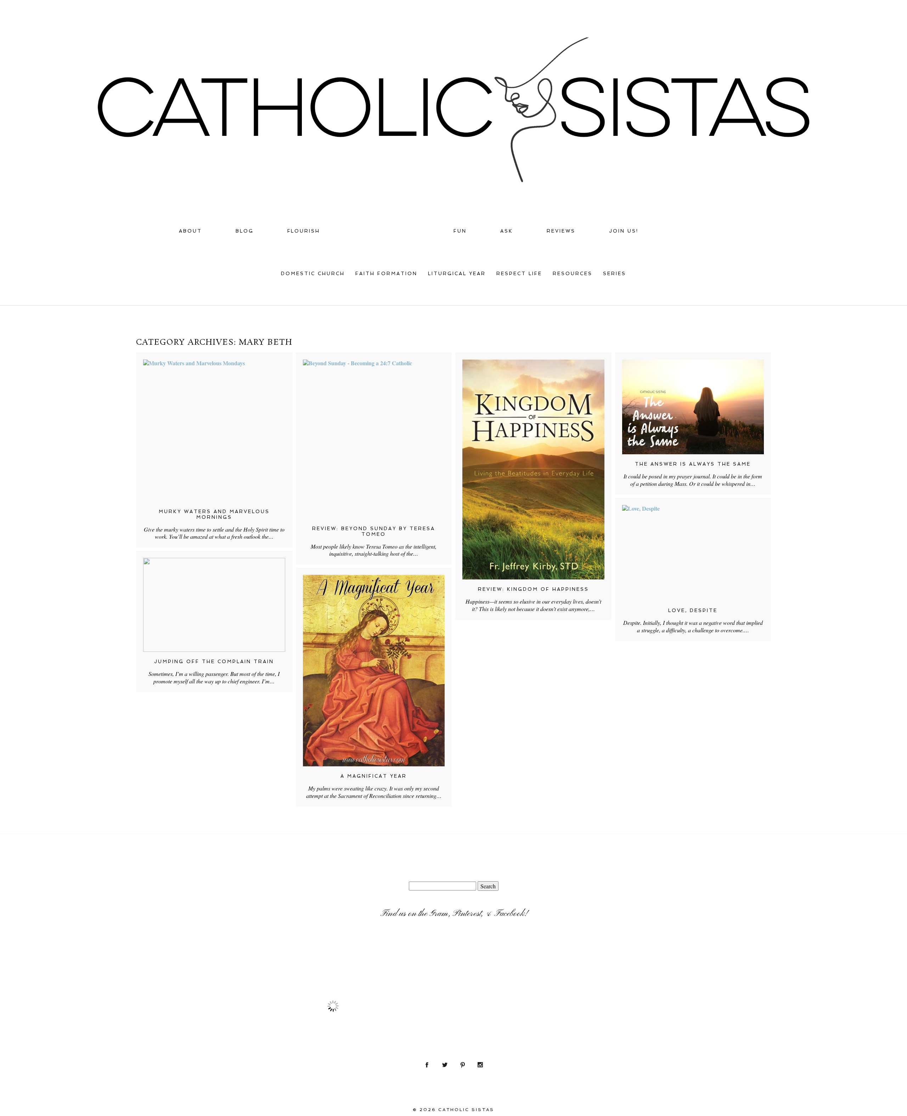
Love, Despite (692, 610)
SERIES (614, 273)
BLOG (245, 231)
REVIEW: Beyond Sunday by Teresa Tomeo (373, 531)
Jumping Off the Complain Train (214, 661)
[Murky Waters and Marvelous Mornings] (214, 431)
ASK (506, 231)
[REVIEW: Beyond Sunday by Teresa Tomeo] (374, 439)
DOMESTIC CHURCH (313, 273)
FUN (460, 231)
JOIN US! (623, 231)
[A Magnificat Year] (374, 670)
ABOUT (190, 231)
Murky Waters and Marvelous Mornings (214, 514)
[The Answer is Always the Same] (693, 407)
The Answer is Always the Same (693, 464)
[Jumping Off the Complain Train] (214, 605)
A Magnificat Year (373, 776)
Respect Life (519, 273)
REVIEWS (561, 231)
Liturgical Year (457, 273)
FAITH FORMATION (386, 273)
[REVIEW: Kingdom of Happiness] (533, 469)
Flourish (303, 231)
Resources (572, 273)
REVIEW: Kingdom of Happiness (533, 589)
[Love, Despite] (693, 553)
